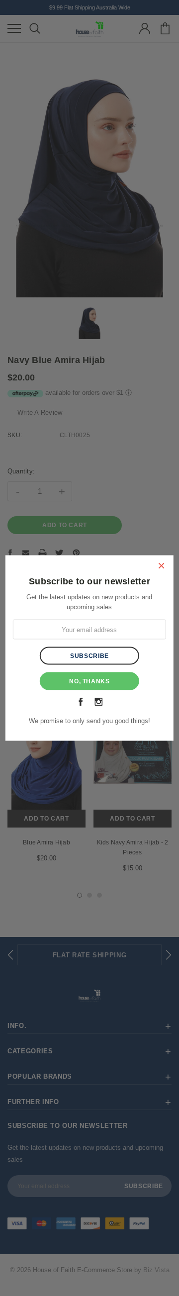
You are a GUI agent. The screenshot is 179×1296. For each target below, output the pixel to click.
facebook (81, 702)
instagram (98, 702)
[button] (161, 565)
